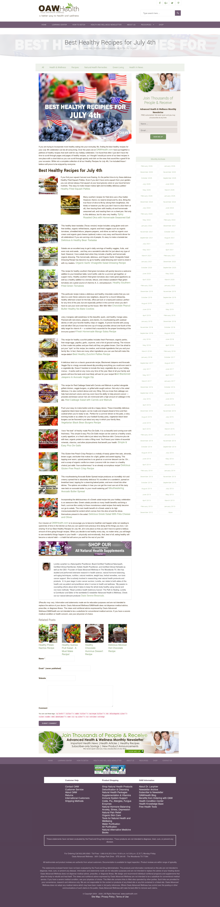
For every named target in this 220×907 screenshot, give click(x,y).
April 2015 (147, 429)
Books (105, 832)
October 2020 (146, 267)
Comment (43, 708)
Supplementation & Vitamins (116, 795)
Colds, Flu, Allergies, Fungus (116, 800)
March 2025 (169, 190)
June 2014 (146, 459)
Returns (69, 795)
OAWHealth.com (104, 149)
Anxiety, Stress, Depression (116, 809)
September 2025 (169, 178)
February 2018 (169, 351)
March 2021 (147, 255)
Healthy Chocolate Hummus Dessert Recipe (94, 649)
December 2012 (146, 512)
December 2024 (146, 202)
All (43, 67)
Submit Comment (49, 723)
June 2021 (170, 244)
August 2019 (147, 303)
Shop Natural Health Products (117, 786)
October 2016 (169, 387)
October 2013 (146, 482)
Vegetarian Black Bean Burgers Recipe (81, 422)
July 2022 (170, 214)
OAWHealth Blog (147, 795)
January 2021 (146, 261)
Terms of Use (122, 896)
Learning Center (59, 24)
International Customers (77, 797)
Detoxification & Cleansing (115, 789)
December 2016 (147, 387)
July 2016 (146, 399)
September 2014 (169, 447)
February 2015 (146, 435)
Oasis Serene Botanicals (92, 595)
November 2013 (169, 476)
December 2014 (146, 441)
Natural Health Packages (114, 792)
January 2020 (169, 285)
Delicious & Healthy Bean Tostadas (79, 240)
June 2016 (170, 399)
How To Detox (78, 24)
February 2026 (146, 166)
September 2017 (146, 363)
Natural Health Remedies (95, 67)
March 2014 (169, 464)
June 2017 (170, 369)
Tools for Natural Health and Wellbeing (116, 819)
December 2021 (169, 226)
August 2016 (170, 393)
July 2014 (170, 453)
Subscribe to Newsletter (151, 792)
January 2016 (169, 405)
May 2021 (147, 250)
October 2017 (169, 357)
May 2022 (147, 220)
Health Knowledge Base (151, 803)
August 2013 (147, 488)
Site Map (96, 896)
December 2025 (146, 172)
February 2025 (146, 196)
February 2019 (169, 315)
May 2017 (146, 375)
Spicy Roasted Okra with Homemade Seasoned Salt (106, 215)
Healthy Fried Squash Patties (75, 188)
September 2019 (169, 297)
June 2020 (146, 273)
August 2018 (169, 333)
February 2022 (169, 220)
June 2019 (147, 309)
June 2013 (146, 494)
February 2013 (146, 506)
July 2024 (146, 208)
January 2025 (169, 196)
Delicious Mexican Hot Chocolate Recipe (117, 648)
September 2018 (146, 333)
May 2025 (147, 190)
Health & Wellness (58, 67)
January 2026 (169, 166)
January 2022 (146, 226)
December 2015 (146, 411)
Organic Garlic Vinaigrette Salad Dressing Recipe (101, 262)
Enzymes (107, 803)
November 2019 (169, 291)
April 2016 (147, 405)
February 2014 (146, 470)
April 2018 (170, 345)
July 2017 (146, 369)
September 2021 (146, 238)
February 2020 (146, 285)
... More (169, 512)
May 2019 (170, 309)
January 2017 (169, 381)
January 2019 (146, 321)
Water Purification (111, 823)
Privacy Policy (108, 896)
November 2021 (146, 232)
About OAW (71, 792)
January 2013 (169, 506)
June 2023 (170, 208)
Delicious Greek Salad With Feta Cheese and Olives (95, 515)
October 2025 (146, 178)
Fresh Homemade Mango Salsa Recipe (96, 331)
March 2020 (169, 279)
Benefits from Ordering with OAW (156, 797)
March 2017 (146, 381)
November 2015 (169, 411)
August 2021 (169, 238)
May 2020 (170, 273)
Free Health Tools (148, 806)
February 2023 (146, 214)
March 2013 (169, 500)
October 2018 (169, 327)
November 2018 (146, 327)
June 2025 (170, 184)
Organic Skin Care (111, 815)
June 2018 (170, 339)
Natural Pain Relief (111, 812)
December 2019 (147, 291)
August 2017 (170, 363)
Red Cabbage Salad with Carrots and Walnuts (88, 399)
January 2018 (146, 357)
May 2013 (170, 494)
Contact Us (47, 31)
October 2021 (169, 232)
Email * (50, 668)
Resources (146, 24)
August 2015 (147, 417)
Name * (42, 658)
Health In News (136, 67)
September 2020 (169, 267)
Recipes (75, 67)
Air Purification (109, 826)
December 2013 (146, 476)
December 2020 (169, 261)
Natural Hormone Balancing (116, 806)
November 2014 (169, 441)
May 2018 (147, 345)
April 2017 (170, 375)
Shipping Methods (74, 800)
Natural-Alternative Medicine (116, 829)
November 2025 (169, 172)
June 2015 (146, 423)
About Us (131, 24)
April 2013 (147, 500)
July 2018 (146, 339)
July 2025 (146, 184)
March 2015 (169, 429)
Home (44, 24)
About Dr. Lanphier (148, 786)
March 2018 (147, 351)
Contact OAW (72, 786)
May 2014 (170, 459)
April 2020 (147, 279)
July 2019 (169, 303)
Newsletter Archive (148, 789)
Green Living (118, 67)
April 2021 (170, 250)
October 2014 (146, 447)
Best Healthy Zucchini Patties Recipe (91, 354)
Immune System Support (114, 797)
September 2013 (169, 482)
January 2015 (169, 435)
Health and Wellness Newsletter (106, 24)
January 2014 (169, 470)
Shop (161, 24)
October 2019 (146, 297)
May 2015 (170, 423)
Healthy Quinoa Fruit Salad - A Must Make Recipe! (70, 649)
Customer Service (74, 789)
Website (42, 678)
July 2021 (146, 244)
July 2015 (170, 417)
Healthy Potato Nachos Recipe (46, 646)
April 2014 (147, 464)
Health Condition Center (151, 800)
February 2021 (169, 255)
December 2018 (169, 321)
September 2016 (146, 393)
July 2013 (170, 488)
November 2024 (169, 202)
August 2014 (147, 453)
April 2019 (147, 315)
